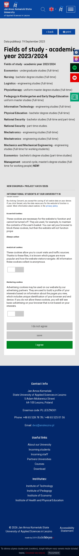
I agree (40, 344)
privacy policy (52, 206)
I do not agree (39, 326)
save (39, 335)
